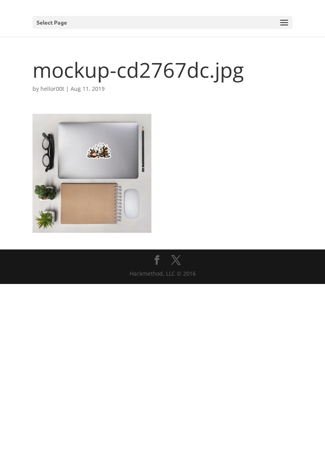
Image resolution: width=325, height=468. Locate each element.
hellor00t (52, 88)
